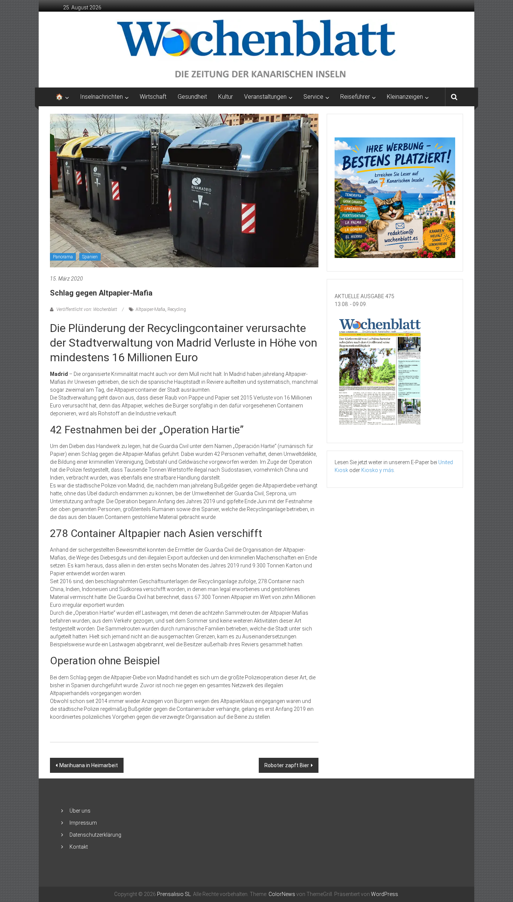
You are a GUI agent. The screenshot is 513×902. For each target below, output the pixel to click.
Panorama (63, 256)
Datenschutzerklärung (95, 835)
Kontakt (78, 847)
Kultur (225, 96)
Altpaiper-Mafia (150, 309)
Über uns (80, 811)
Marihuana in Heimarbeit (88, 765)
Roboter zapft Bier (286, 765)
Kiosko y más (377, 470)
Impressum (83, 823)
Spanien (90, 256)
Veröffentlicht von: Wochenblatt (86, 309)
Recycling (176, 309)
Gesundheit (192, 96)
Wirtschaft (153, 96)
